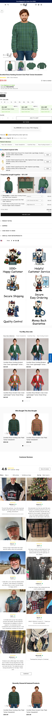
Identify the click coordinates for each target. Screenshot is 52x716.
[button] (50, 358)
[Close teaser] (48, 363)
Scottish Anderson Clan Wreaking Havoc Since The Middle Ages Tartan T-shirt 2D (13, 514)
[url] (12, 77)
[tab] (22, 445)
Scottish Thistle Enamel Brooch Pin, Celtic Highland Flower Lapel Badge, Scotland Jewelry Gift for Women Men (24, 160)
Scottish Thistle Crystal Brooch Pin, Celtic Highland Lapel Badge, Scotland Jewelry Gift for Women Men (22, 167)
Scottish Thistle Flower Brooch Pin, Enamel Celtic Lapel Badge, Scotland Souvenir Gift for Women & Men (24, 153)
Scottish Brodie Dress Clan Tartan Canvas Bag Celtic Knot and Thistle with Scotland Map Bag (39, 625)
